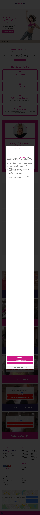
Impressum (26, 367)
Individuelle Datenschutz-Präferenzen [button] (20, 363)
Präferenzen (14, 367)
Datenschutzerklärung (23, 157)
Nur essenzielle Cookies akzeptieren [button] (20, 360)
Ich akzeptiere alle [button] (20, 357)
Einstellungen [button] (19, 159)
